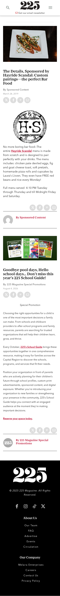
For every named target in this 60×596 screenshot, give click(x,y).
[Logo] (30, 5)
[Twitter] (6, 100)
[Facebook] (13, 100)
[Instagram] (25, 506)
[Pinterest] (20, 100)
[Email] (27, 100)
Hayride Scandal (21, 151)
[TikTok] (34, 506)
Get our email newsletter (31, 12)
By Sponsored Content (31, 217)
